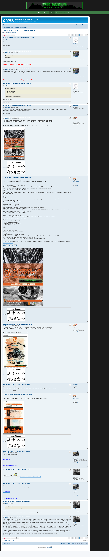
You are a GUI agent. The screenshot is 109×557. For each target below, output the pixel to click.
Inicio (39, 12)
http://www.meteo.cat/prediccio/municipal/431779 (30, 476)
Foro (52, 12)
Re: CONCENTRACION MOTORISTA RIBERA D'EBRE (18, 37)
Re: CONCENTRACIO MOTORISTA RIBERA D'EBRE (16, 384)
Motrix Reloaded (13, 32)
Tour (69, 12)
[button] (69, 35)
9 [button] (82, 35)
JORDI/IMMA (75, 105)
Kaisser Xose (75, 56)
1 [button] (73, 35)
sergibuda (7, 452)
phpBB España (50, 547)
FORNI (6, 470)
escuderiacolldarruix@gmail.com (10, 245)
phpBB (42, 546)
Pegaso (74, 43)
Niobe (9, 32)
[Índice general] (8, 20)
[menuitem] (4, 25)
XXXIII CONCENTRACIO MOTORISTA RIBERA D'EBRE (17, 324)
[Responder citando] (70, 38)
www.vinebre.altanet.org (8, 242)
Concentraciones (60, 12)
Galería (46, 12)
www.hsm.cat (6, 239)
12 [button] (85, 35)
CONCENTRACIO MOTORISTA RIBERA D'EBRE (18, 30)
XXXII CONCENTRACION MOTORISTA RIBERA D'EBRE (17, 117)
